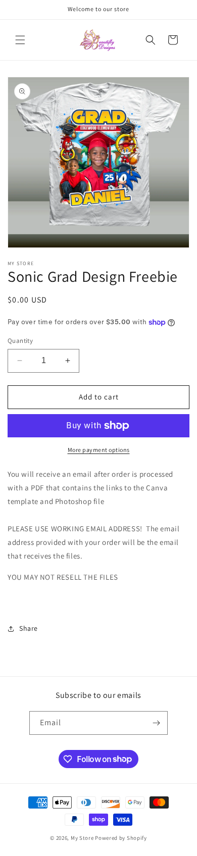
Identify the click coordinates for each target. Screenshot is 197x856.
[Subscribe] (156, 723)
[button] (20, 40)
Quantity (20, 340)
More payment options (99, 450)
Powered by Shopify (121, 837)
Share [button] (28, 628)
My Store (82, 837)
